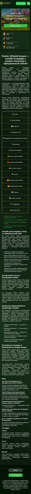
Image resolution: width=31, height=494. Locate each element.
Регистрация (21, 3)
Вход (15, 470)
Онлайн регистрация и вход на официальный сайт (13, 216)
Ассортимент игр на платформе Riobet (15, 220)
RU (29, 3)
